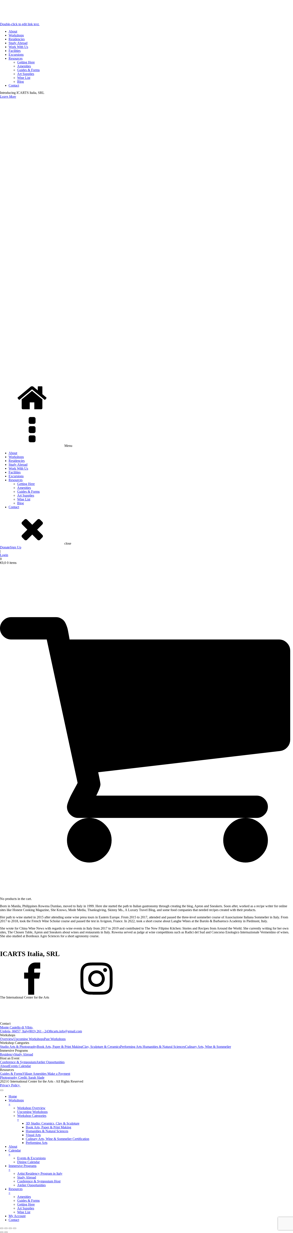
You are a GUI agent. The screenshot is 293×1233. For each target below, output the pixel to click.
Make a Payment (58, 1073)
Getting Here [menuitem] (26, 1204)
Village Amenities (35, 1073)
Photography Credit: (22, 1077)
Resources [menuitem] (16, 1191)
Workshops (16, 35)
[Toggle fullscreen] (6, 1228)
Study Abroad (18, 43)
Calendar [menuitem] (15, 1152)
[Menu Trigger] (1, 1090)
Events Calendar (20, 1066)
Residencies (17, 39)
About (13, 31)
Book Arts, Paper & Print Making (59, 1046)
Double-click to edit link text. (19, 24)
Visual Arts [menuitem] (33, 1135)
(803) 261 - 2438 (39, 1031)
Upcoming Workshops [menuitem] (32, 1112)
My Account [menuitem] (17, 1216)
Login (4, 555)
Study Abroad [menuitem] (26, 1177)
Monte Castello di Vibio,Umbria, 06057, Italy (16, 1029)
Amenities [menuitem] (24, 1196)
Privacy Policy (10, 1085)
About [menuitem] (13, 1146)
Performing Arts (131, 1046)
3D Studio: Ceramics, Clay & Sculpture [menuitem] (52, 1123)
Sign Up (15, 547)
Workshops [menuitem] (16, 1102)
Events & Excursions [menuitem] (31, 1158)
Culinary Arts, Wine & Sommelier (208, 1046)
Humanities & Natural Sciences (164, 1046)
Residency (7, 1054)
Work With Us (18, 47)
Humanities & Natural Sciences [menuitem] (47, 1131)
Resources (16, 58)
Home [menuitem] (13, 1096)
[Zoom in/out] (1, 1228)
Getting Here (26, 62)
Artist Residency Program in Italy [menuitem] (39, 1173)
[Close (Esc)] (14, 1228)
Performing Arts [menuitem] (36, 1142)
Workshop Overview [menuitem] (31, 1108)
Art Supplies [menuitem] (25, 1208)
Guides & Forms (28, 70)
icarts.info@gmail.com (66, 1031)
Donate (5, 547)
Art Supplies (25, 74)
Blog (20, 81)
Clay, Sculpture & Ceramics (101, 1046)
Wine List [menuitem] (23, 1212)
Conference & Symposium (18, 1062)
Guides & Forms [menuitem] (28, 1200)
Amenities (24, 66)
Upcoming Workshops (29, 1039)
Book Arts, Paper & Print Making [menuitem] (48, 1127)
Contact (14, 85)
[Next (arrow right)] (6, 1232)
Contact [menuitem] (14, 1220)
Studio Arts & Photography (18, 1046)
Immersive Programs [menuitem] (22, 1167)
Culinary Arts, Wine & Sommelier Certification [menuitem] (57, 1139)
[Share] (10, 1228)
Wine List (23, 78)
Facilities (15, 51)
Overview (7, 1039)
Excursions (16, 54)
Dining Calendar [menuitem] (28, 1162)
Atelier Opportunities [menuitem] (31, 1185)
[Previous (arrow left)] (1, 1232)
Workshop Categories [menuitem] (31, 1117)
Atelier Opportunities (50, 1062)
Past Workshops (55, 1039)
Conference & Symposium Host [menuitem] (38, 1181)
